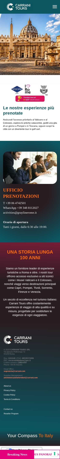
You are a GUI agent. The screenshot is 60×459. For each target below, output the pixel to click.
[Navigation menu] (55, 6)
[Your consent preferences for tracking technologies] (55, 454)
